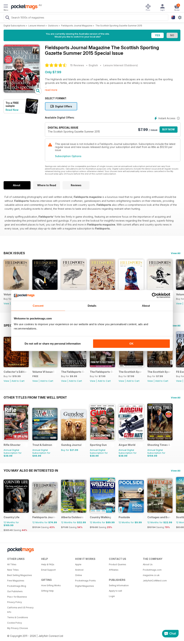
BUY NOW (168, 129)
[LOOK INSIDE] (22, 91)
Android (79, 569)
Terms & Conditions (17, 617)
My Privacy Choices (17, 628)
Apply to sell (115, 590)
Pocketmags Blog (16, 586)
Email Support (48, 569)
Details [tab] (92, 305)
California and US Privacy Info (20, 609)
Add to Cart (18, 380)
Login (112, 596)
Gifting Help (47, 590)
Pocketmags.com (152, 569)
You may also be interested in (31, 470)
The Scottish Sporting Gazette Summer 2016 (159, 371)
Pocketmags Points (85, 580)
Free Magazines (15, 580)
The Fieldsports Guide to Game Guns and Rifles (73, 371)
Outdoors (53, 25)
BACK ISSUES (14, 253)
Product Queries (117, 564)
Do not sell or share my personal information (53, 343)
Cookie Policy (14, 622)
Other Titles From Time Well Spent (35, 397)
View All (175, 253)
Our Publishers (15, 591)
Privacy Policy (14, 602)
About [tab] (146, 305)
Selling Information (119, 585)
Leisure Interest (36, 25)
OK (131, 343)
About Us (148, 564)
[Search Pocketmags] (7, 18)
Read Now (12, 109)
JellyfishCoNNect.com (155, 580)
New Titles (13, 569)
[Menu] (6, 6)
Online (78, 575)
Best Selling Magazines (19, 575)
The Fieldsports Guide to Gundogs (102, 371)
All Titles (11, 564)
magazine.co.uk (151, 575)
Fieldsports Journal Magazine (76, 25)
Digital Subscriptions (14, 25)
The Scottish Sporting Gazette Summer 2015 (118, 25)
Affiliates (113, 569)
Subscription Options (68, 156)
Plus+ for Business (17, 596)
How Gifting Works (51, 585)
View (6, 303)
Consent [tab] (38, 305)
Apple (78, 564)
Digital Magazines (84, 586)
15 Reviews (77, 65)
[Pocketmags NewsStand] (23, 7)
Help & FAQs (47, 564)
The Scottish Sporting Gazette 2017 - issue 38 (130, 371)
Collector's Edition (15, 371)
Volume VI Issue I (43, 371)
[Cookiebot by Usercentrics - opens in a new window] (154, 295)
